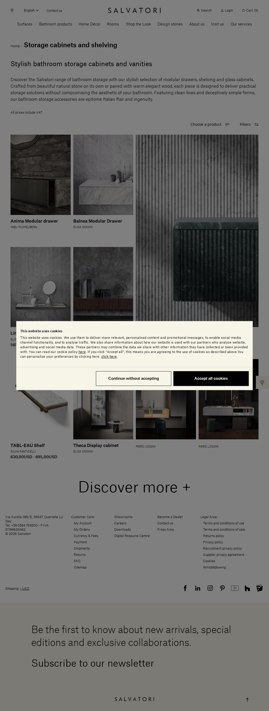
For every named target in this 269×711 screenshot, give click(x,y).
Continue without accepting (133, 378)
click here (109, 356)
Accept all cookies (211, 378)
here (82, 352)
